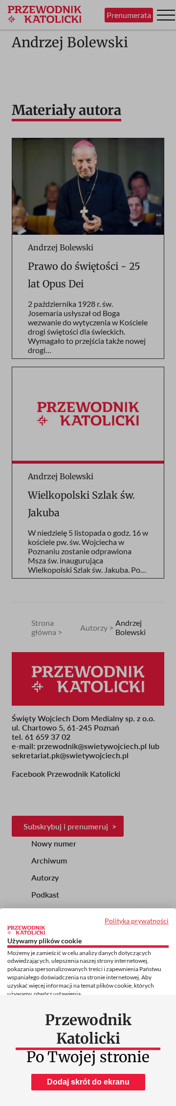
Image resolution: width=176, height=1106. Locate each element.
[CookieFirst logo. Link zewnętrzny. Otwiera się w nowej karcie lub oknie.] (26, 930)
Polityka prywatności (137, 921)
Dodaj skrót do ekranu (88, 1082)
